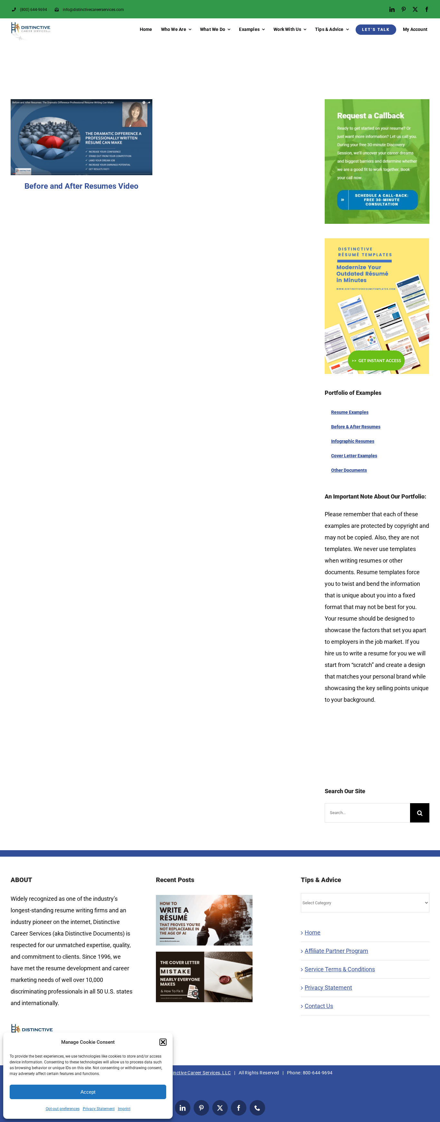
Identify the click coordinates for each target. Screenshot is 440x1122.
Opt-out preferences (63, 1109)
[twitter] (415, 9)
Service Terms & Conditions (340, 969)
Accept (88, 1092)
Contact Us (319, 1006)
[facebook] (426, 9)
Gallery (90, 125)
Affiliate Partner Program (336, 950)
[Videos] (81, 137)
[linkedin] (392, 9)
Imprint (124, 1109)
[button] (163, 1042)
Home (312, 932)
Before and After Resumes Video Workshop (73, 125)
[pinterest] (403, 9)
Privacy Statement (99, 1109)
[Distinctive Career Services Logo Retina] (31, 24)
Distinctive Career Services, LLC (197, 1072)
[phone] (257, 1108)
